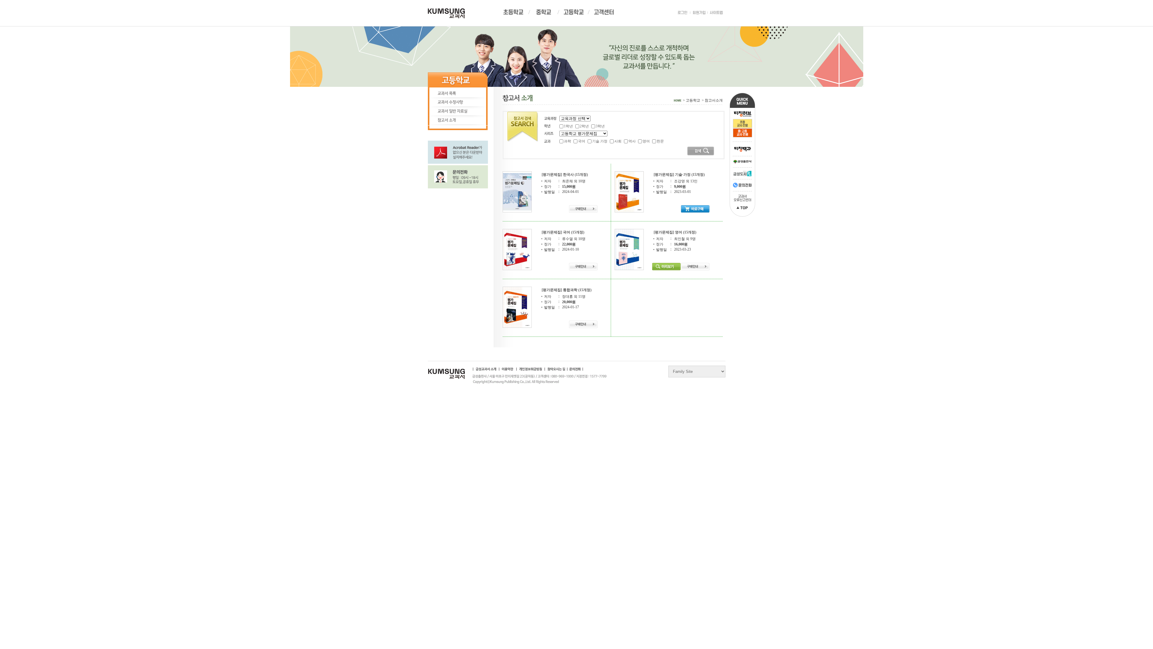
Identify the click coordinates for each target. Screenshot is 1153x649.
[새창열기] (458, 152)
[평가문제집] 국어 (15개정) (563, 232)
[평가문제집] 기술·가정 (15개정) (679, 174)
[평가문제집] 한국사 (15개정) (565, 174)
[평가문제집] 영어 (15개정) (675, 232)
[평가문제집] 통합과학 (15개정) (567, 290)
